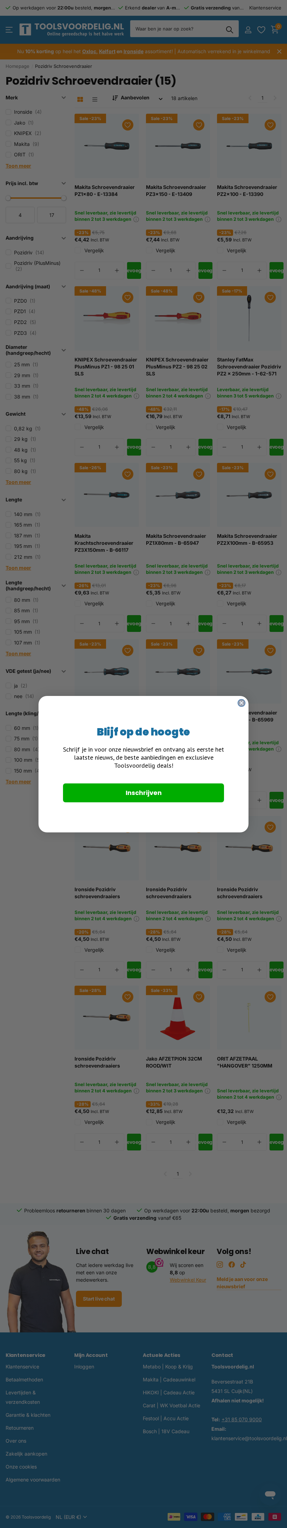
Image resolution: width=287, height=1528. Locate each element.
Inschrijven (144, 792)
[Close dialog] (241, 702)
